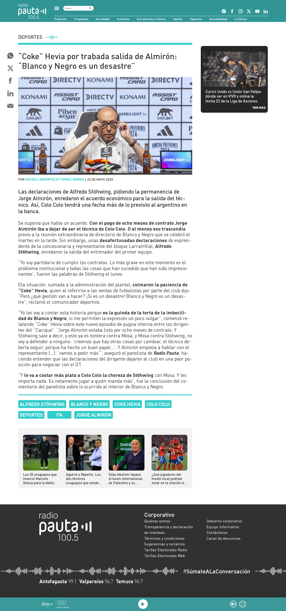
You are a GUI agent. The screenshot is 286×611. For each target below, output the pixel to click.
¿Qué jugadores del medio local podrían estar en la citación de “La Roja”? (169, 478)
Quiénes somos (157, 521)
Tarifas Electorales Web (164, 555)
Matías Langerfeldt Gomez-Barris (54, 179)
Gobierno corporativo (224, 521)
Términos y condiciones (164, 538)
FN (59, 415)
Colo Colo (158, 404)
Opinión (177, 19)
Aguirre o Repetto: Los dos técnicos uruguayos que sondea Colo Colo (83, 478)
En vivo (62, 603)
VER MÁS (259, 107)
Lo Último (240, 19)
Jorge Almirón (93, 415)
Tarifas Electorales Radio (165, 549)
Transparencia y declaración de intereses (168, 529)
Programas (81, 19)
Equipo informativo (222, 526)
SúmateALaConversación (216, 571)
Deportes (196, 19)
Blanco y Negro (89, 404)
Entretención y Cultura (151, 19)
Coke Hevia (127, 404)
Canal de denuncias (223, 538)
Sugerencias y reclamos (164, 544)
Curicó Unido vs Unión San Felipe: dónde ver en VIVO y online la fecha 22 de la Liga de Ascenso (233, 96)
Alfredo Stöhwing (42, 404)
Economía (123, 19)
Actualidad (102, 19)
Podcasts (60, 19)
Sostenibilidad (218, 19)
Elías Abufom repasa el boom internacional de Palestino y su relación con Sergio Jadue (125, 478)
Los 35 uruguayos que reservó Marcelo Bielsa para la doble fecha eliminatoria (40, 478)
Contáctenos (217, 532)
